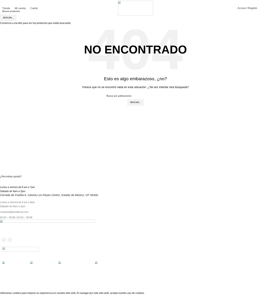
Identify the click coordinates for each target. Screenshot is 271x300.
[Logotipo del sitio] (135, 8)
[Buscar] (261, 8)
